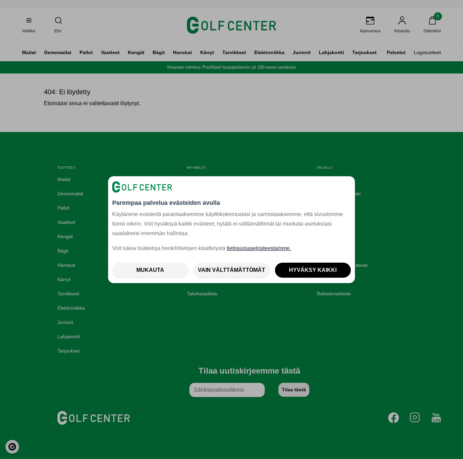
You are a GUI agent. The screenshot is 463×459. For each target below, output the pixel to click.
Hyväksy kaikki (313, 270)
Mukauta (150, 270)
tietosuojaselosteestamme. (259, 248)
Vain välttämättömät (231, 270)
